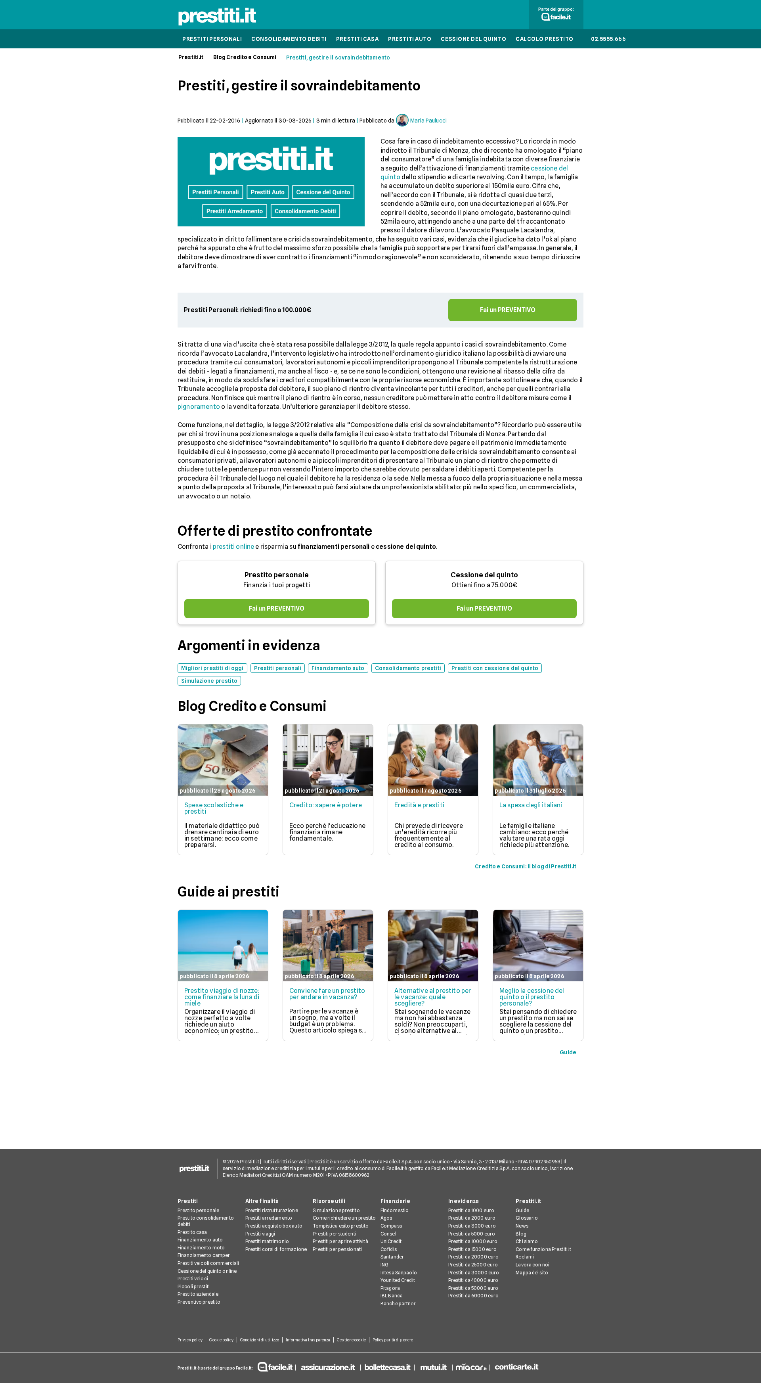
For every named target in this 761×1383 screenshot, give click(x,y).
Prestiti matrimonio (267, 1241)
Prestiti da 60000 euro (473, 1296)
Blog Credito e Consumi (245, 57)
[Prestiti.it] (217, 25)
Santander (392, 1257)
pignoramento (199, 406)
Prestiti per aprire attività (340, 1241)
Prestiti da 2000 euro (472, 1218)
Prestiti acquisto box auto (273, 1226)
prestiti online (233, 546)
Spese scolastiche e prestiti (213, 808)
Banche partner (398, 1303)
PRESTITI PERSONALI (212, 39)
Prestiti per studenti (334, 1234)
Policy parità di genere (393, 1339)
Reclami (525, 1257)
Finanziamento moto (201, 1248)
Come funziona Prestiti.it (543, 1249)
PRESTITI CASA (357, 39)
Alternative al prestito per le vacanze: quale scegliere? (432, 997)
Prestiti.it (191, 57)
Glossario (527, 1218)
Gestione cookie (351, 1339)
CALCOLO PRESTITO (545, 39)
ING (384, 1265)
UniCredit (391, 1241)
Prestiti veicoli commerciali (208, 1263)
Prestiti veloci (193, 1278)
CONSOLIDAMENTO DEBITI (289, 39)
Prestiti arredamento (268, 1218)
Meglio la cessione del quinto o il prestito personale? (531, 997)
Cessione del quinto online (207, 1271)
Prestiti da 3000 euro (472, 1226)
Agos (386, 1218)
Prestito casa (192, 1232)
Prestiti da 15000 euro (472, 1249)
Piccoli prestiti (194, 1286)
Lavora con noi (532, 1265)
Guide (522, 1210)
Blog (521, 1234)
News (522, 1226)
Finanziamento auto (200, 1240)
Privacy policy (190, 1339)
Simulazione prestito (336, 1210)
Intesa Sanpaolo (398, 1273)
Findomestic (394, 1210)
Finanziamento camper (204, 1255)
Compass (391, 1226)
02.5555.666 (608, 39)
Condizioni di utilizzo (259, 1339)
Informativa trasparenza (308, 1339)
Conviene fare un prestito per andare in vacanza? (327, 994)
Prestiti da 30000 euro (473, 1273)
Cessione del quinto (484, 575)
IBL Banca (391, 1296)
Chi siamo (527, 1241)
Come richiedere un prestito (344, 1218)
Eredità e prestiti (419, 805)
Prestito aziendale (198, 1294)
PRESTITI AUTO (409, 39)
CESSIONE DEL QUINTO (473, 39)
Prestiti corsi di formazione (276, 1249)
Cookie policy (221, 1339)
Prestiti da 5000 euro (471, 1234)
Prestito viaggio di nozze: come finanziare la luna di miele (221, 997)
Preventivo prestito (199, 1302)
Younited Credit (397, 1280)
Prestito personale (277, 575)
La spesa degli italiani (530, 805)
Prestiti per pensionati (337, 1249)
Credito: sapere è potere (325, 805)
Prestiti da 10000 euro (473, 1241)
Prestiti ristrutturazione (271, 1210)
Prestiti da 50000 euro (473, 1288)
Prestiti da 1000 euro (471, 1210)
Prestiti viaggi (260, 1234)
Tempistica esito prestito (341, 1226)
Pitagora (390, 1288)
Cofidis (388, 1249)
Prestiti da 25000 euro (473, 1265)
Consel (388, 1234)
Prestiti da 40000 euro (473, 1280)
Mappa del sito (532, 1273)
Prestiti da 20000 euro (473, 1257)
